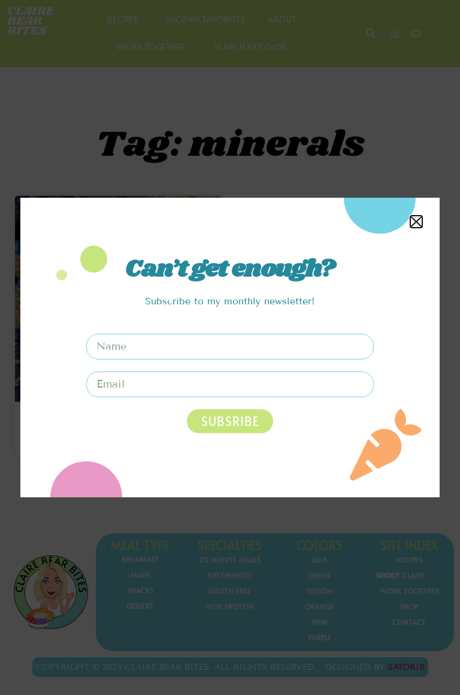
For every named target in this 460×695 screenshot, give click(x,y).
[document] (230, 347)
